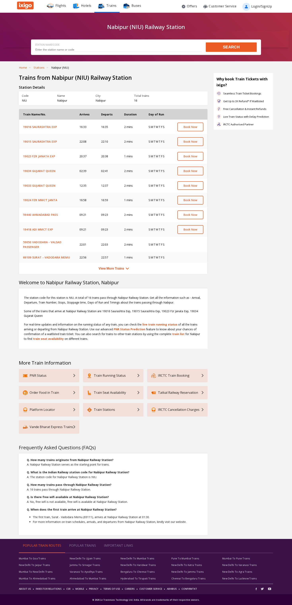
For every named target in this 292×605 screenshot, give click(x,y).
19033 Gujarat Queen (39, 185)
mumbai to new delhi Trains (36, 571)
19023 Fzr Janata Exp (39, 156)
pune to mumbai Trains (185, 558)
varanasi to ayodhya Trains (86, 571)
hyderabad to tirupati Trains (138, 578)
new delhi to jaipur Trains (34, 565)
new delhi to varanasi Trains (239, 565)
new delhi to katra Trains (186, 565)
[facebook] (257, 589)
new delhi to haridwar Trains (138, 565)
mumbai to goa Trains (32, 558)
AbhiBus (172, 589)
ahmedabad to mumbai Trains (88, 578)
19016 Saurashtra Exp (40, 127)
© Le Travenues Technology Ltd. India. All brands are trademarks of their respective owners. (146, 599)
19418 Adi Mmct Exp (38, 229)
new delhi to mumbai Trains (137, 558)
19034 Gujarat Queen (39, 171)
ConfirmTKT (189, 589)
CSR (68, 589)
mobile (79, 589)
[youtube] (269, 589)
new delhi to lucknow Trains (239, 578)
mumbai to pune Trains (236, 558)
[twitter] (262, 589)
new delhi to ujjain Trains (85, 558)
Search (231, 47)
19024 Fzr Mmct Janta (40, 200)
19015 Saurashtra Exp (40, 141)
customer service (150, 589)
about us (25, 589)
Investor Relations (48, 589)
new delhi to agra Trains (237, 571)
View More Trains (111, 268)
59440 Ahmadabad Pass (40, 215)
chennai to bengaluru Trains (188, 578)
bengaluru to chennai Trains (138, 571)
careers (130, 589)
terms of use (111, 589)
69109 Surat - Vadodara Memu (46, 257)
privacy (94, 589)
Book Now (190, 127)
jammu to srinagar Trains (85, 565)
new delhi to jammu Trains (187, 571)
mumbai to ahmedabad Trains (37, 578)
